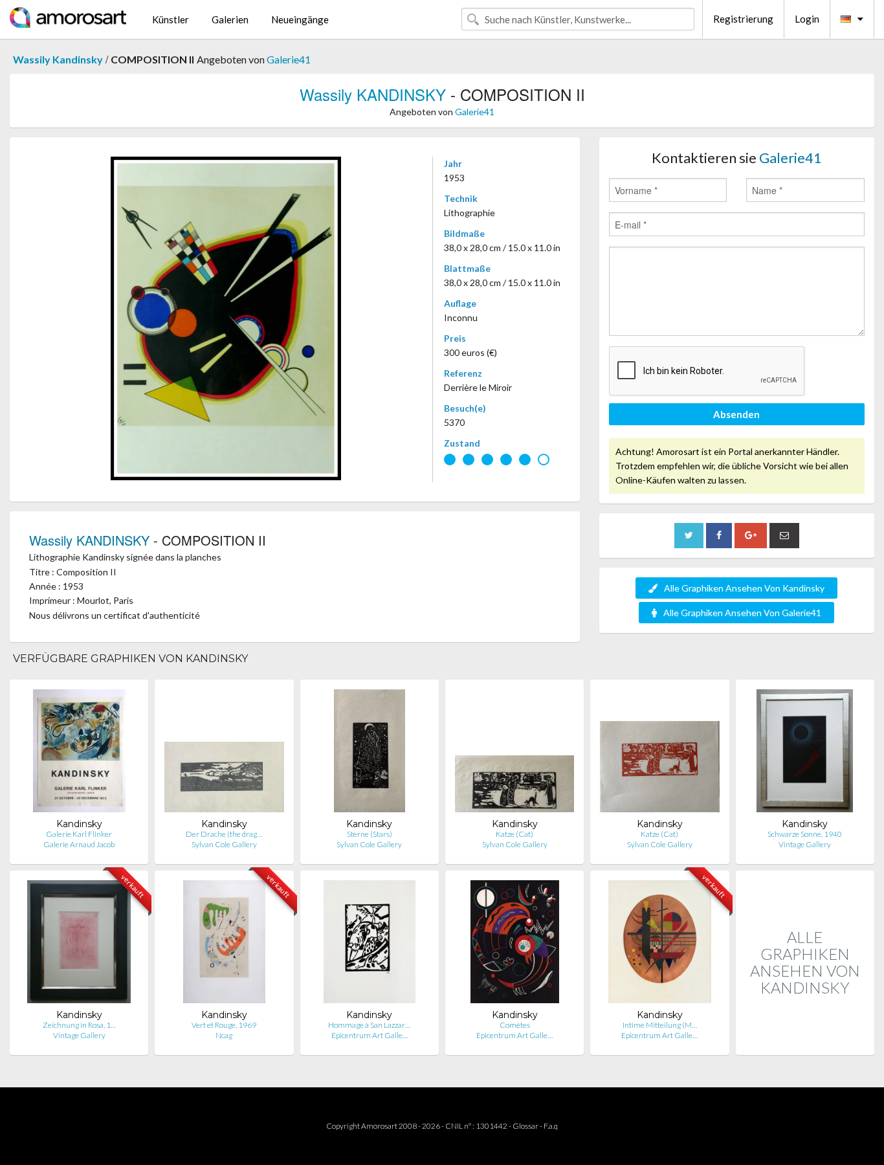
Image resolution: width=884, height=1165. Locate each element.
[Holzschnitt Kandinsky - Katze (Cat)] (514, 753)
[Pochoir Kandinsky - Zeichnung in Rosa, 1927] (79, 944)
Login (807, 19)
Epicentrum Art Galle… (369, 1035)
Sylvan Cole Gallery (224, 844)
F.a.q (551, 1126)
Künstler (170, 19)
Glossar (525, 1126)
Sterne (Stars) (369, 834)
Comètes (515, 1025)
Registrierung (743, 19)
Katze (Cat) (514, 834)
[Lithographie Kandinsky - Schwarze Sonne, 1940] (805, 753)
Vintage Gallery (805, 844)
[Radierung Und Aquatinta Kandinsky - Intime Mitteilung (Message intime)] (659, 944)
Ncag (223, 1035)
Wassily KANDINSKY (373, 94)
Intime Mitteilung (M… (660, 1025)
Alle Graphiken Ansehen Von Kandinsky (744, 588)
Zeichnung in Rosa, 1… (79, 1025)
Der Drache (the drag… (224, 834)
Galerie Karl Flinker (79, 834)
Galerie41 (289, 59)
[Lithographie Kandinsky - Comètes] (514, 944)
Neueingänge (300, 19)
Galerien (230, 19)
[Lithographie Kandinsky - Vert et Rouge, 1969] (224, 944)
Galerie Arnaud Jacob (79, 844)
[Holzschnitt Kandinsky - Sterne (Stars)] (369, 753)
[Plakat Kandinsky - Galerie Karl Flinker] (79, 753)
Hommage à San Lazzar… (369, 1025)
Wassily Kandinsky (58, 59)
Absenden (736, 414)
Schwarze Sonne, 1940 (805, 834)
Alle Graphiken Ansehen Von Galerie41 (742, 612)
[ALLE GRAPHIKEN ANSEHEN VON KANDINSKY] (805, 1041)
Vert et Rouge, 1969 (224, 1025)
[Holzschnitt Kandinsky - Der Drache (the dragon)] (223, 753)
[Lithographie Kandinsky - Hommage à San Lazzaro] (369, 944)
